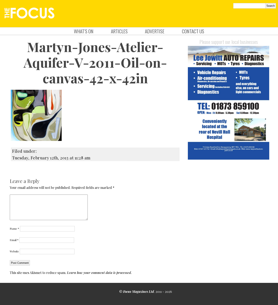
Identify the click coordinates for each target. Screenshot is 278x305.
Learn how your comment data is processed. (99, 272)
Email (14, 240)
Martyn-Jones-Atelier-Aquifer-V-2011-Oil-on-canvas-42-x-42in (95, 62)
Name (14, 228)
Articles (119, 31)
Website (14, 251)
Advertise (154, 31)
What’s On (83, 31)
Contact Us (193, 31)
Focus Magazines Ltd (138, 291)
